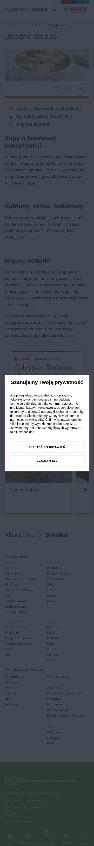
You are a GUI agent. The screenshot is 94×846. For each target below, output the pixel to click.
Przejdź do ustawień (47, 447)
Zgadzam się (47, 461)
